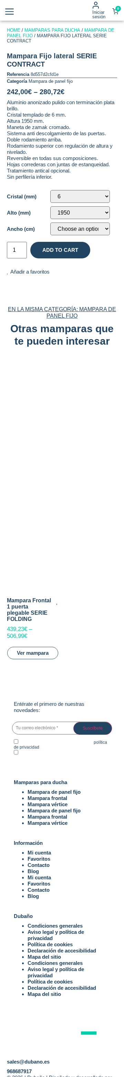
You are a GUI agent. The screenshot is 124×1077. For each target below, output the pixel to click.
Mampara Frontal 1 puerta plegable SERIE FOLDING (29, 609)
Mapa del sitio (44, 957)
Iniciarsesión (98, 14)
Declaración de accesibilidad (62, 951)
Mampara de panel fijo (51, 81)
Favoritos (39, 859)
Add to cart (60, 250)
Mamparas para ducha (52, 30)
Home (13, 30)
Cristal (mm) (22, 196)
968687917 (19, 1071)
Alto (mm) (19, 213)
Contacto (39, 865)
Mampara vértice (48, 804)
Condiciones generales (55, 926)
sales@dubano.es (28, 1062)
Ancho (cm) (21, 229)
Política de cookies (50, 944)
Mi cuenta (39, 853)
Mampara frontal (47, 798)
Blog (33, 871)
